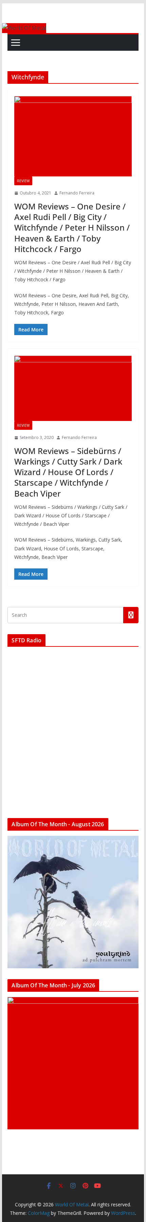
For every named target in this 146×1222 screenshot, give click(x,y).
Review (23, 180)
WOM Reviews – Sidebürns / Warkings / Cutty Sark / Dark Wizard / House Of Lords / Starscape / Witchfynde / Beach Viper (68, 472)
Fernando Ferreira (76, 193)
